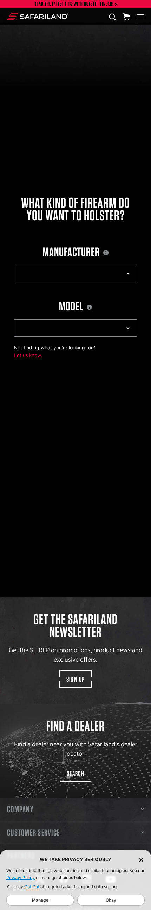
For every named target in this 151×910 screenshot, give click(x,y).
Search (75, 773)
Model (72, 306)
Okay (111, 900)
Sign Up (75, 679)
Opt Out (31, 886)
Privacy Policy (20, 877)
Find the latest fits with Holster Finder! (74, 4)
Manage (40, 900)
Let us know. (28, 355)
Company (20, 809)
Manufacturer (71, 251)
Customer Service (33, 832)
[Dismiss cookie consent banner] (141, 859)
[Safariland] (37, 16)
